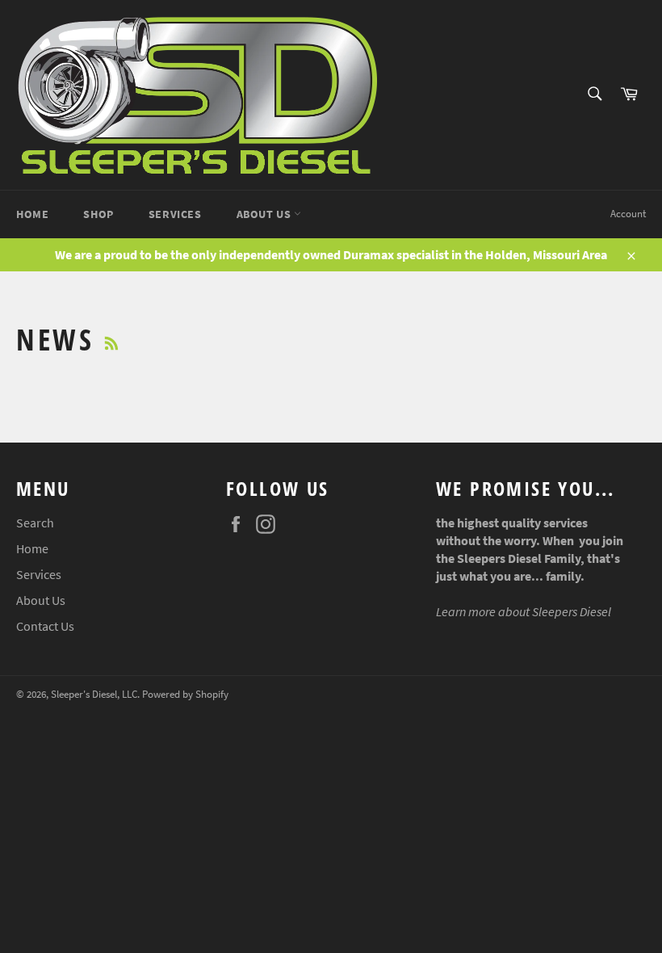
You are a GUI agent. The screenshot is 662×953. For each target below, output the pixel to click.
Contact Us (45, 626)
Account (628, 213)
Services (175, 214)
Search (35, 522)
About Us (265, 214)
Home (32, 214)
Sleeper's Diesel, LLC (94, 693)
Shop (98, 214)
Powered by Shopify (185, 693)
